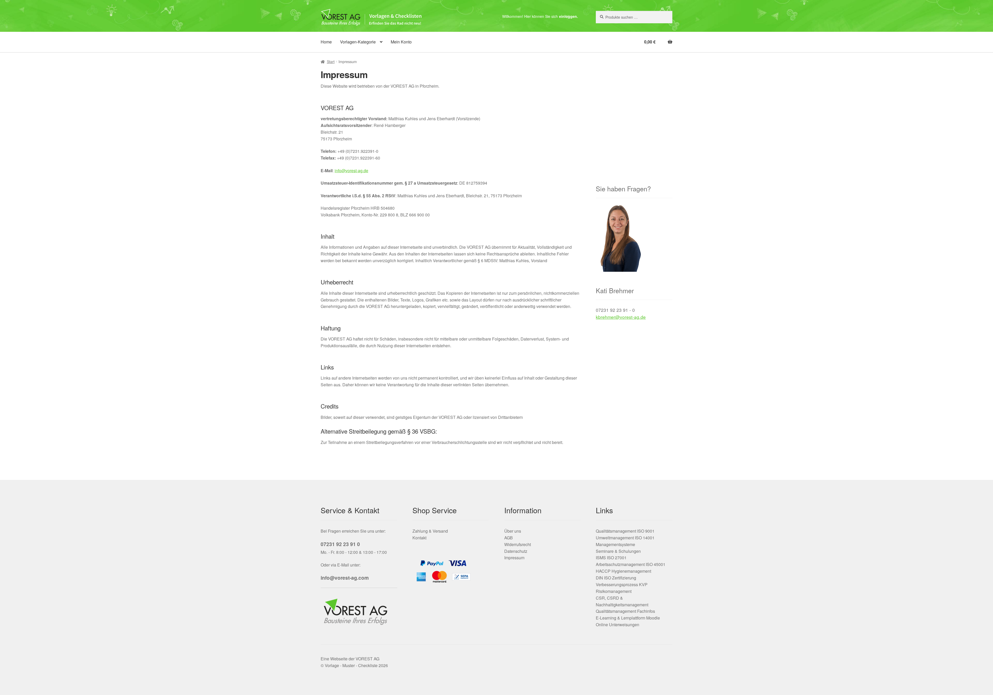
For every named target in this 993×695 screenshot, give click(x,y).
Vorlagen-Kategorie (358, 42)
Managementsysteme (615, 544)
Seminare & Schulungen (618, 551)
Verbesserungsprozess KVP (622, 584)
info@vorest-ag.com (345, 577)
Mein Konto (401, 42)
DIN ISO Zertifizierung (616, 578)
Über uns (512, 531)
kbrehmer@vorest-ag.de (621, 317)
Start (331, 61)
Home (326, 42)
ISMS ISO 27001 (611, 558)
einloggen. (568, 16)
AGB (508, 538)
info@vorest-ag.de (351, 170)
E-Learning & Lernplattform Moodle (628, 618)
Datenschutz (515, 551)
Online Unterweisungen (617, 625)
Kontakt (419, 538)
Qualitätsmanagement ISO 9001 (625, 531)
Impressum (514, 558)
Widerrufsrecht (517, 544)
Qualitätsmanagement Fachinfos (625, 611)
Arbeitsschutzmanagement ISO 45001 (630, 564)
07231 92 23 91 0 (340, 544)
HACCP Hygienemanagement (623, 571)
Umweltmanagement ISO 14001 (625, 538)
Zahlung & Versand (430, 531)
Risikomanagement (613, 591)
